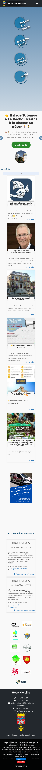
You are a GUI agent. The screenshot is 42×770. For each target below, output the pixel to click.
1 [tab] (20, 161)
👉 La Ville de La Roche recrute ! (21, 346)
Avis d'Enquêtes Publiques (23, 42)
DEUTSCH (33, 735)
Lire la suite (30, 219)
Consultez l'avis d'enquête (25, 574)
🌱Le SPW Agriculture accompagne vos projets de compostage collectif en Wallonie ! (21, 443)
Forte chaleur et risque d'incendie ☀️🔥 (21, 394)
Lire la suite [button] (25, 145)
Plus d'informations (21, 766)
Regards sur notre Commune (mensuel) (21, 251)
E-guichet (24, 75)
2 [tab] (22, 161)
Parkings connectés (21, 60)
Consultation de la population (24, 25)
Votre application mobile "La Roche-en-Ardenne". (21, 204)
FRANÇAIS (8, 735)
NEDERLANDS (17, 735)
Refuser (21, 762)
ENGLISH (26, 735)
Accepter (21, 759)
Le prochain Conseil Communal (21, 299)
